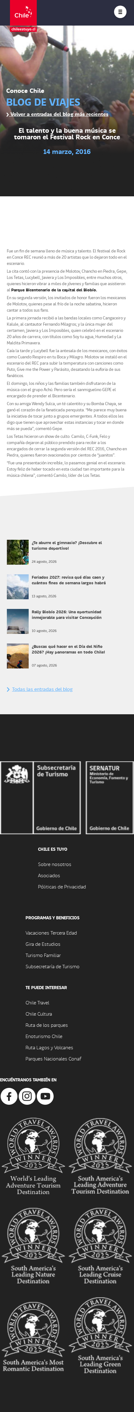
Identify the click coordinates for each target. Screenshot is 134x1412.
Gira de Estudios (43, 944)
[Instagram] (27, 1095)
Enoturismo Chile (44, 1036)
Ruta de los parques (47, 1025)
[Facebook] (9, 1095)
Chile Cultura (39, 1013)
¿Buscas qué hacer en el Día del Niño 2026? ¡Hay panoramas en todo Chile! (68, 649)
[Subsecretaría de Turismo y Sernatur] (67, 797)
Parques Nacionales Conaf (53, 1058)
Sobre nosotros (54, 864)
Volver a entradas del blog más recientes (58, 114)
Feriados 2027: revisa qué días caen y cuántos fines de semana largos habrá (69, 579)
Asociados (49, 875)
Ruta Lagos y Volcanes (49, 1047)
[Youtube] (45, 1095)
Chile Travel (37, 1002)
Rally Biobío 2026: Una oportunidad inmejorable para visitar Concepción (67, 614)
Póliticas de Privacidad (62, 886)
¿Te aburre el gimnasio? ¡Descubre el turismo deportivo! (67, 545)
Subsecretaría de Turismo (52, 966)
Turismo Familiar (43, 955)
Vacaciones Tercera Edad (51, 932)
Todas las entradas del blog (42, 689)
